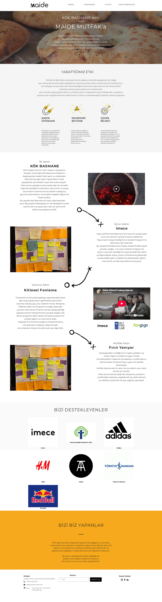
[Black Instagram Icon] (121, 579)
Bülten (73, 575)
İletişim (27, 576)
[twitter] (127, 579)
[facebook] (124, 579)
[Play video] (116, 189)
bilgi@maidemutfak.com (34, 584)
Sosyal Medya (125, 576)
